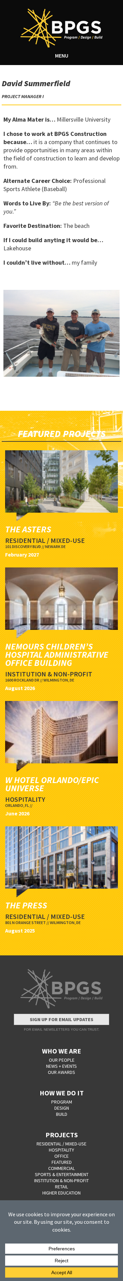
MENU (61, 55)
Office (61, 1156)
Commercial (61, 1168)
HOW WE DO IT (62, 1093)
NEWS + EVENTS (61, 1066)
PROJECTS (61, 1134)
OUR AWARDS (61, 1072)
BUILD (61, 1114)
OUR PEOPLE (61, 1060)
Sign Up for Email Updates (61, 1019)
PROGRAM (61, 1102)
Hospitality (61, 1150)
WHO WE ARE (61, 1051)
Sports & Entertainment (61, 1174)
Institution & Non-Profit (61, 1180)
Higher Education (61, 1193)
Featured (62, 1162)
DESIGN (61, 1108)
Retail (61, 1187)
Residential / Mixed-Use (61, 1144)
